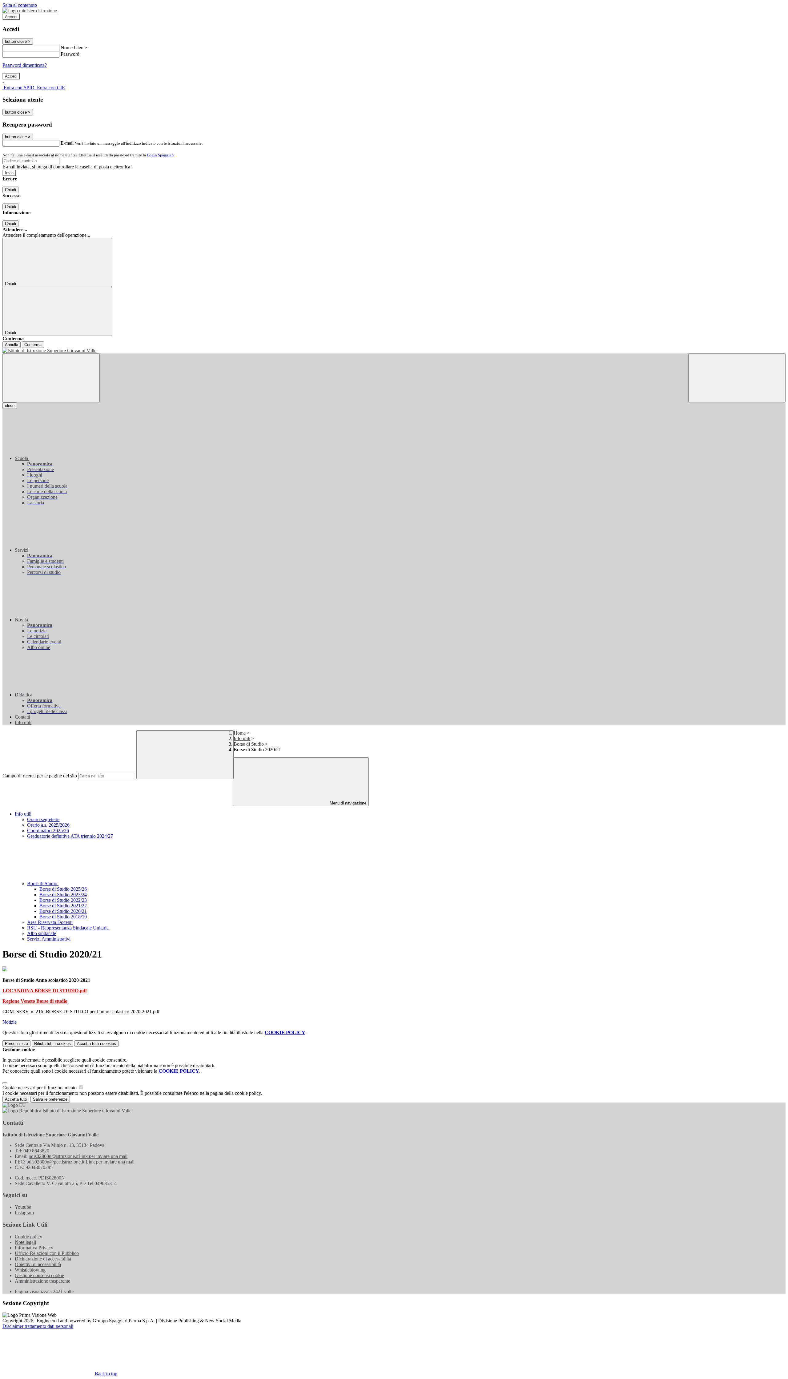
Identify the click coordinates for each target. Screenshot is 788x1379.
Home (240, 733)
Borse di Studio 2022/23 (63, 900)
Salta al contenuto (19, 5)
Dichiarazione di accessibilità (43, 1258)
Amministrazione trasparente (42, 1281)
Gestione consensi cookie (39, 1275)
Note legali (25, 1242)
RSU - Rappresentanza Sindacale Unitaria (68, 927)
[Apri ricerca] (737, 377)
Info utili (242, 738)
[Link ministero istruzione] (29, 10)
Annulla (11, 344)
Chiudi (10, 189)
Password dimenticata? (24, 65)
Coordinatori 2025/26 (48, 830)
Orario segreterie (43, 819)
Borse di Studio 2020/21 (63, 911)
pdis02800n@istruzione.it (78, 1156)
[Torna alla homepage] (394, 350)
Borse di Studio (249, 744)
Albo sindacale (41, 933)
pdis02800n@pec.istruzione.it (80, 1161)
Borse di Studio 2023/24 (63, 894)
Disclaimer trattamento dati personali (37, 1326)
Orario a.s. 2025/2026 (48, 825)
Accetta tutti (96, 1043)
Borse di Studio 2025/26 (63, 889)
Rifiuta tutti (52, 1043)
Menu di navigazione (347, 803)
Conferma (33, 344)
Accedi (11, 16)
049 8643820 (36, 1150)
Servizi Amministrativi (48, 939)
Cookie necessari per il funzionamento (40, 1087)
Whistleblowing (30, 1269)
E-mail (67, 143)
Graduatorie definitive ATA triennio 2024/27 (70, 836)
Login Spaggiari (160, 155)
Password (70, 54)
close (9, 405)
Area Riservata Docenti (50, 922)
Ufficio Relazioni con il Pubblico (47, 1253)
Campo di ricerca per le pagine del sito (39, 775)
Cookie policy (28, 1236)
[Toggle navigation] (51, 377)
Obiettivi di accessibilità (38, 1264)
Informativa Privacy (34, 1247)
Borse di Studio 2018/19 (63, 916)
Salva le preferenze (50, 1099)
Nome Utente (74, 47)
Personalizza (16, 1043)
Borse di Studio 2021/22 (63, 905)
